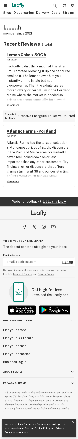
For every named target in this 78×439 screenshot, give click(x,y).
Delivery (42, 13)
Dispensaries (24, 13)
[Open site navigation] (5, 5)
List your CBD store (18, 338)
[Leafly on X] (34, 226)
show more (13, 105)
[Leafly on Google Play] (54, 310)
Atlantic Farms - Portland (31, 131)
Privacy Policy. (46, 274)
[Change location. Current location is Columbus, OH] (64, 5)
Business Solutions (18, 320)
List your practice (17, 354)
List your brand (15, 346)
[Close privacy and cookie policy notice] (73, 422)
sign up (67, 262)
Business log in (14, 362)
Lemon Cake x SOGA (26, 54)
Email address (11, 255)
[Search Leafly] (54, 5)
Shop (7, 13)
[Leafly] (18, 5)
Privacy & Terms (15, 383)
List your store (14, 330)
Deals (55, 13)
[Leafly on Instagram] (44, 226)
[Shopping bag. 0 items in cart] (72, 5)
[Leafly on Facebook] (24, 227)
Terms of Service (22, 274)
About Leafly (12, 371)
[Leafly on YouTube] (53, 226)
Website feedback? (39, 201)
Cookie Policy (42, 428)
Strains (68, 13)
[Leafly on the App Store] (22, 310)
